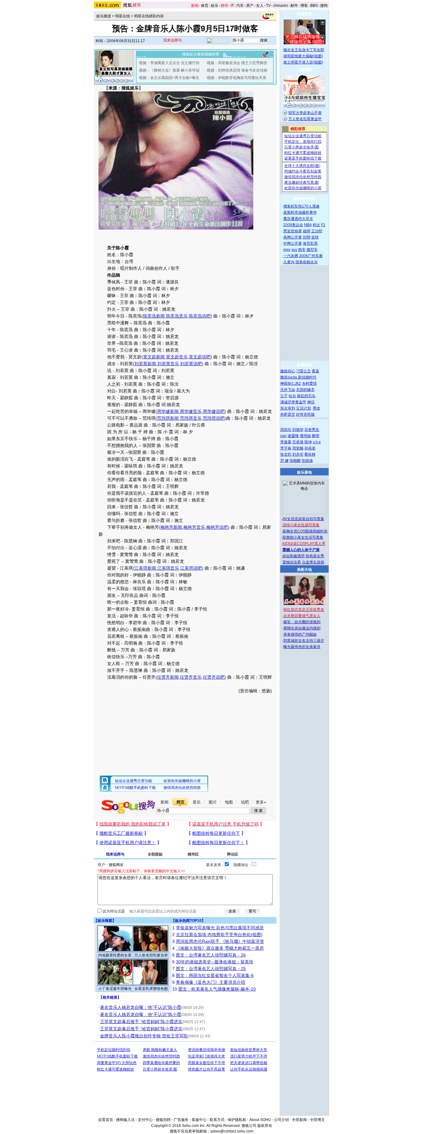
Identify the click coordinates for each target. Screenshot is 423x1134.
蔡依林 (310, 454)
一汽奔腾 (290, 256)
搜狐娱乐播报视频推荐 (200, 54)
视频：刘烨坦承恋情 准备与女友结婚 (237, 70)
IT (232, 5)
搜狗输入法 (125, 1120)
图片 (213, 802)
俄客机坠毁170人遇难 (301, 206)
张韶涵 (307, 460)
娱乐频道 (103, 16)
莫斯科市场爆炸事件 (300, 212)
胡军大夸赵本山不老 (305, 113)
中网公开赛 (292, 243)
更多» (261, 802)
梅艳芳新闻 (171, 527)
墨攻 (316, 408)
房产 (250, 5)
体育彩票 (310, 243)
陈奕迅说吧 (200, 315)
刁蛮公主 (303, 371)
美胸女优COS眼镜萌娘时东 (305, 531)
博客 (304, 5)
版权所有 (264, 1125)
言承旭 (297, 442)
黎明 (315, 436)
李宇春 (285, 448)
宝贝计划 (303, 408)
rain (283, 436)
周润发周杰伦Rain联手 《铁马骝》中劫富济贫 (220, 941)
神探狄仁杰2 (290, 383)
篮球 (315, 237)
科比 (316, 225)
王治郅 (316, 231)
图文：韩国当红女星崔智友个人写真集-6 (215, 975)
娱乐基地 (304, 472)
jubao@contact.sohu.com (232, 1131)
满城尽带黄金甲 (293, 402)
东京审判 (287, 408)
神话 (311, 402)
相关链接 (109, 997)
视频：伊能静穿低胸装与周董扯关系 (236, 78)
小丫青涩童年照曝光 (115, 989)
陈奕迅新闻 (154, 315)
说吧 (245, 802)
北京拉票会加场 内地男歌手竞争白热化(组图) (219, 934)
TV (268, 5)
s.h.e (317, 442)
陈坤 (308, 442)
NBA (308, 225)
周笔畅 (297, 448)
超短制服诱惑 (293, 556)
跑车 (302, 249)
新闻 (164, 802)
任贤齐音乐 (191, 677)
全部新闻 (299, 1120)
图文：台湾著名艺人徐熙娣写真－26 (211, 954)
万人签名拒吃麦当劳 (151, 955)
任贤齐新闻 (168, 677)
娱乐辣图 (105, 920)
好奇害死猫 (305, 414)
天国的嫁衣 (305, 389)
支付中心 (145, 1120)
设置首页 (105, 1120)
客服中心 (199, 1120)
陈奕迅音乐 (177, 315)
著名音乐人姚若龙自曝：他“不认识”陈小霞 (140, 1007)
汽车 (240, 5)
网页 (181, 802)
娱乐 (214, 5)
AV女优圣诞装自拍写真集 (303, 519)
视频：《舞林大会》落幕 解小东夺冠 (169, 70)
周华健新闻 (168, 411)
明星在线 (122, 16)
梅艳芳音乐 (194, 527)
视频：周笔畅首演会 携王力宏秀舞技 (237, 63)
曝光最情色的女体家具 (302, 647)
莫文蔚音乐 (177, 356)
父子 (284, 396)
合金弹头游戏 (313, 562)
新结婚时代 (307, 377)
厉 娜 (284, 460)
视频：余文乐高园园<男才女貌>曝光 (169, 78)
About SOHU (260, 1120)
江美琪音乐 (168, 568)
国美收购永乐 (306, 262)
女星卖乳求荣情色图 (151, 989)
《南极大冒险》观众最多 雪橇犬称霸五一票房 (220, 948)
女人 (260, 5)
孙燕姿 (310, 448)
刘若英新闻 (145, 363)
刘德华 (297, 429)
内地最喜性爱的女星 (115, 955)
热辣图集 (304, 14)
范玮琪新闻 (168, 418)
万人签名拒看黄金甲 (305, 119)
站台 (292, 396)
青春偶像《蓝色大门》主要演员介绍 (210, 982)
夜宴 (315, 371)
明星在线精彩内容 (149, 16)
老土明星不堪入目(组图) (303, 62)
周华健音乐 (191, 411)
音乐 (197, 802)
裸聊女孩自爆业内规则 (302, 628)
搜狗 (324, 5)
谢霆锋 (293, 436)
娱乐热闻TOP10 (188, 920)
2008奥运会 (293, 225)
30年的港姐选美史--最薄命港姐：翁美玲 (214, 961)
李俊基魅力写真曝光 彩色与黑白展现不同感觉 (220, 927)
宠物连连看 (291, 562)
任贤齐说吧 (214, 677)
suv (294, 249)
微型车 (312, 249)
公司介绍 (281, 1120)
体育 (204, 5)
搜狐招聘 (163, 1120)
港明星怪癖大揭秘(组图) (303, 56)
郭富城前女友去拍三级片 (303, 640)
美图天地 (304, 569)
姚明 (306, 231)
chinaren (280, 5)
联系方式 (217, 1120)
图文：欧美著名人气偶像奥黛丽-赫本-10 (217, 989)
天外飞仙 (287, 389)
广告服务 (181, 1120)
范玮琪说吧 (214, 418)
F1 (323, 225)
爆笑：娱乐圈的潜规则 (302, 622)
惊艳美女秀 (315, 556)
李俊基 (285, 442)
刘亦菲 (297, 454)
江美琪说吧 (191, 568)
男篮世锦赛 (292, 231)
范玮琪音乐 (191, 418)
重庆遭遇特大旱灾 (298, 219)
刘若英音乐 (168, 363)
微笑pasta (289, 377)
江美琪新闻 (145, 568)
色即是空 (287, 414)
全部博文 (317, 1120)
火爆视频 (304, 70)
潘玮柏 (305, 436)
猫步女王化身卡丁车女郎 (303, 50)
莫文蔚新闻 (154, 356)
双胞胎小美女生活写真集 (302, 537)
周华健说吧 (214, 411)
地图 (229, 802)
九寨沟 (288, 262)
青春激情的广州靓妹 (300, 634)
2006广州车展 (311, 256)
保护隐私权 (237, 1120)
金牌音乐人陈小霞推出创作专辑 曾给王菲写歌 (144, 1035)
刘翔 (306, 237)
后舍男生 (311, 429)
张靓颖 (295, 460)
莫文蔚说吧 (200, 356)
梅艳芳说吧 (217, 527)
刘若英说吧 (191, 363)
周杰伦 (285, 429)
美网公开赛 (292, 237)
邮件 (294, 5)
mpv (286, 249)
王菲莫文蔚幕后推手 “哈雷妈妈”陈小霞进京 (141, 1021)
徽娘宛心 (287, 371)
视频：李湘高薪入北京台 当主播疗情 (169, 63)
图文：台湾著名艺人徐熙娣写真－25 (211, 968)
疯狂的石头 (306, 396)
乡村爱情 (309, 383)
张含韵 (285, 454)
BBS (314, 5)
